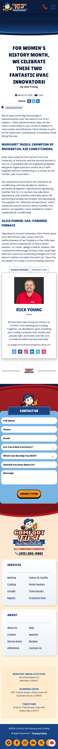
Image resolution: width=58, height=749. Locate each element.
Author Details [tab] (19, 269)
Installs (11, 591)
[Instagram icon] (26, 352)
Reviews (33, 641)
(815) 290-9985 (31, 553)
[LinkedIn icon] (32, 352)
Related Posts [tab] (39, 269)
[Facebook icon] (20, 352)
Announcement (14, 107)
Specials (33, 634)
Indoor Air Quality (38, 577)
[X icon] (38, 352)
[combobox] (29, 447)
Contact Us (35, 647)
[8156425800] (45, 7)
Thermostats (36, 591)
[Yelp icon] (44, 352)
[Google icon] (14, 352)
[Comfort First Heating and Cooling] (14, 6)
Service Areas (14, 641)
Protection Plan (37, 597)
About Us (12, 627)
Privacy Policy (39, 733)
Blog (31, 627)
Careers (11, 634)
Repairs (11, 597)
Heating (11, 577)
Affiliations (13, 647)
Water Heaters (37, 584)
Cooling (11, 584)
